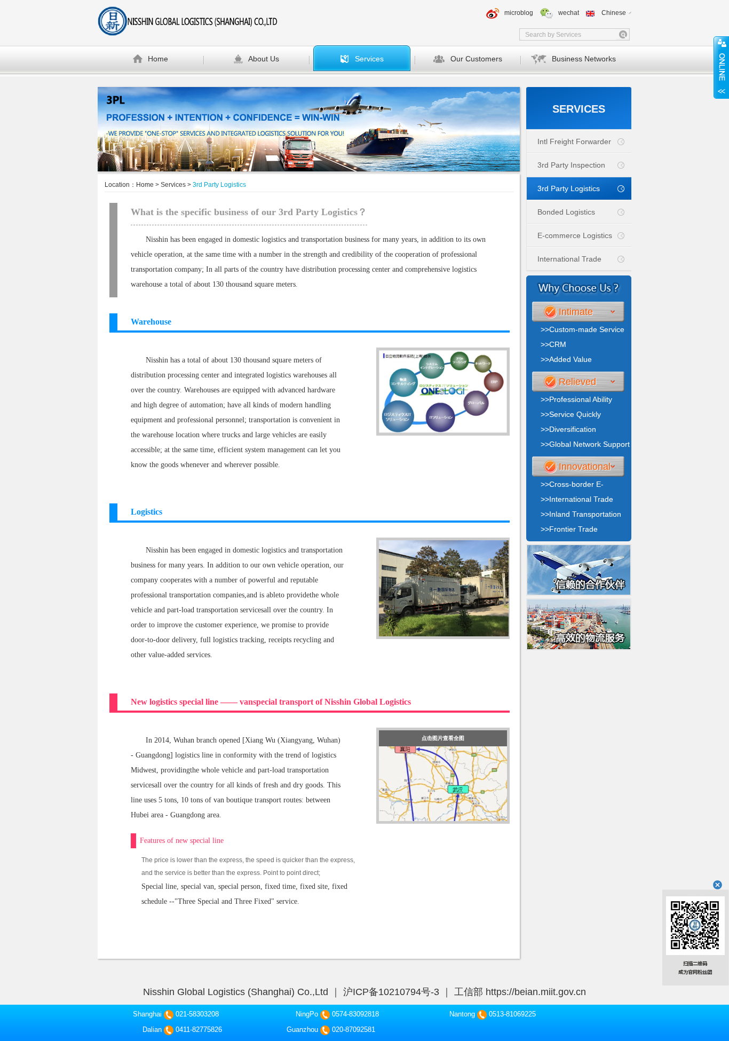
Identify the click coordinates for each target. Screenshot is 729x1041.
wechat (568, 13)
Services (369, 58)
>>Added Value (566, 359)
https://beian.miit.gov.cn (536, 992)
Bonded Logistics (566, 212)
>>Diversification (568, 429)
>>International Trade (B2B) (577, 501)
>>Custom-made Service (582, 329)
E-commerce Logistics (574, 235)
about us (263, 58)
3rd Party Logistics (568, 188)
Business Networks (584, 58)
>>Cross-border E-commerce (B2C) (572, 486)
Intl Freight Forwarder (574, 141)
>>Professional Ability (576, 399)
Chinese (613, 13)
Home (158, 58)
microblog (518, 13)
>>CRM (553, 344)
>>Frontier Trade (569, 529)
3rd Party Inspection (571, 165)
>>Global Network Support (585, 444)
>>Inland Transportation (581, 514)
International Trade (569, 259)
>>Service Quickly (571, 414)
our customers (476, 58)
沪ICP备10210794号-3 (391, 992)
